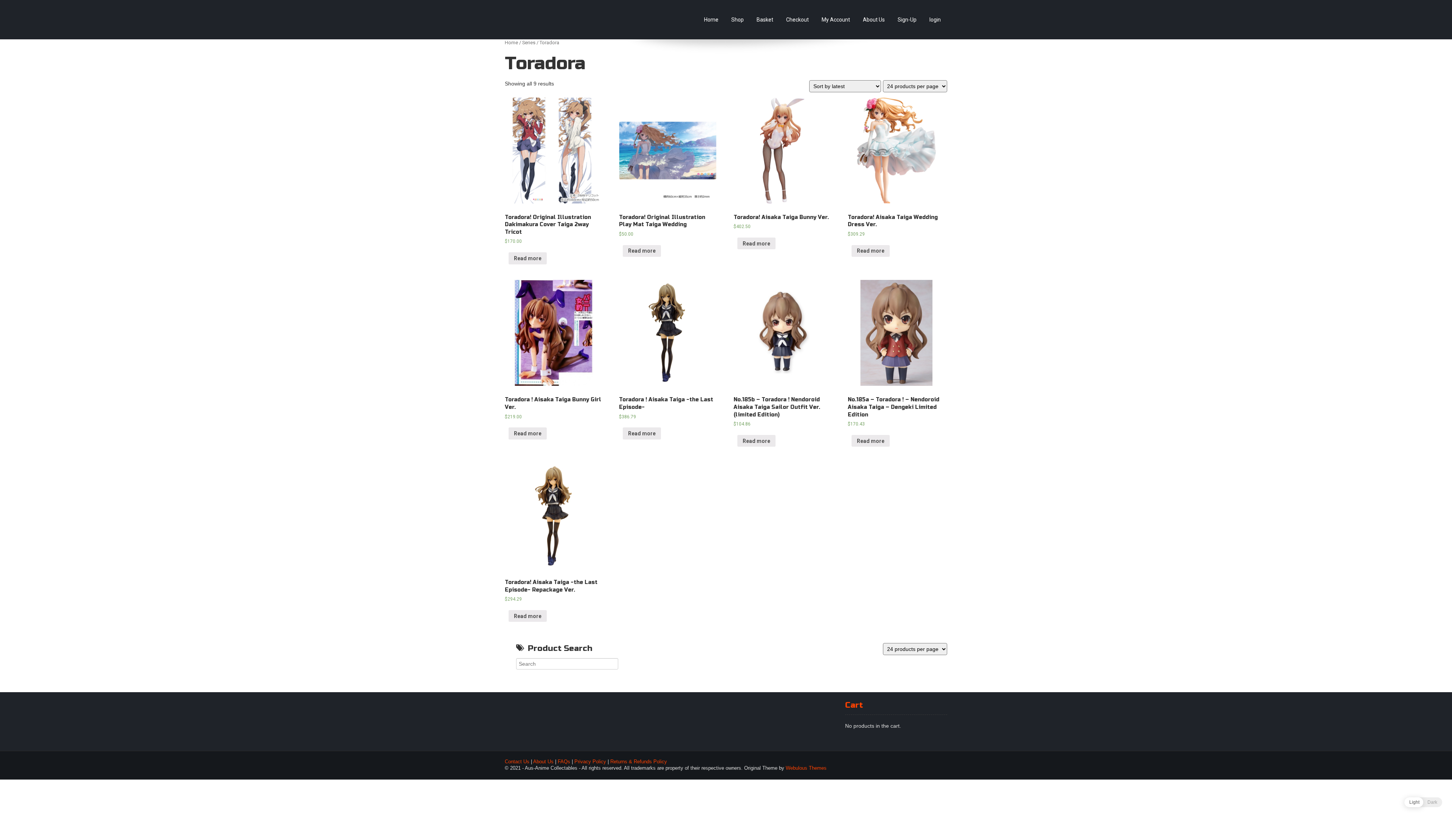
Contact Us (517, 761)
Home (711, 20)
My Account (836, 20)
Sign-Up (907, 20)
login (935, 20)
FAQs (564, 761)
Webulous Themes (806, 768)
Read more (527, 258)
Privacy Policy (590, 761)
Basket (765, 20)
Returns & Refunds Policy (638, 761)
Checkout (797, 20)
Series (528, 42)
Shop (737, 20)
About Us (874, 20)
